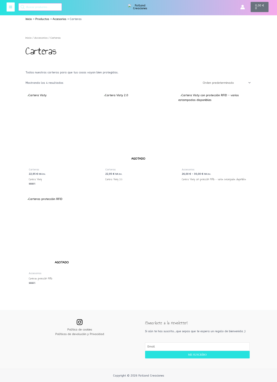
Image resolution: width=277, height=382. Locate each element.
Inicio (28, 37)
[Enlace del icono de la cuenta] (242, 7)
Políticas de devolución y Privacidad (79, 334)
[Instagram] (79, 322)
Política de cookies (79, 329)
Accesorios (41, 37)
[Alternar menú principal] (11, 6)
